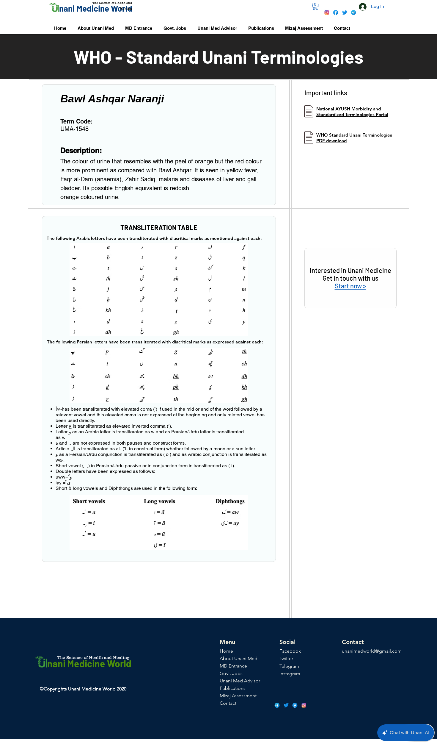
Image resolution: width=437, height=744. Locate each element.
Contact (228, 703)
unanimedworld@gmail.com (372, 651)
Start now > (350, 286)
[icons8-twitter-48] (345, 12)
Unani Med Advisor (240, 681)
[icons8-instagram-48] (327, 12)
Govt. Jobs (231, 673)
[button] (315, 6)
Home (226, 651)
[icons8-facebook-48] (336, 12)
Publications (233, 688)
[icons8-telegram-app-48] (353, 12)
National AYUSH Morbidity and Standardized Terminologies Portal (352, 111)
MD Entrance (233, 666)
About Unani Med (238, 658)
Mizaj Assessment (238, 695)
